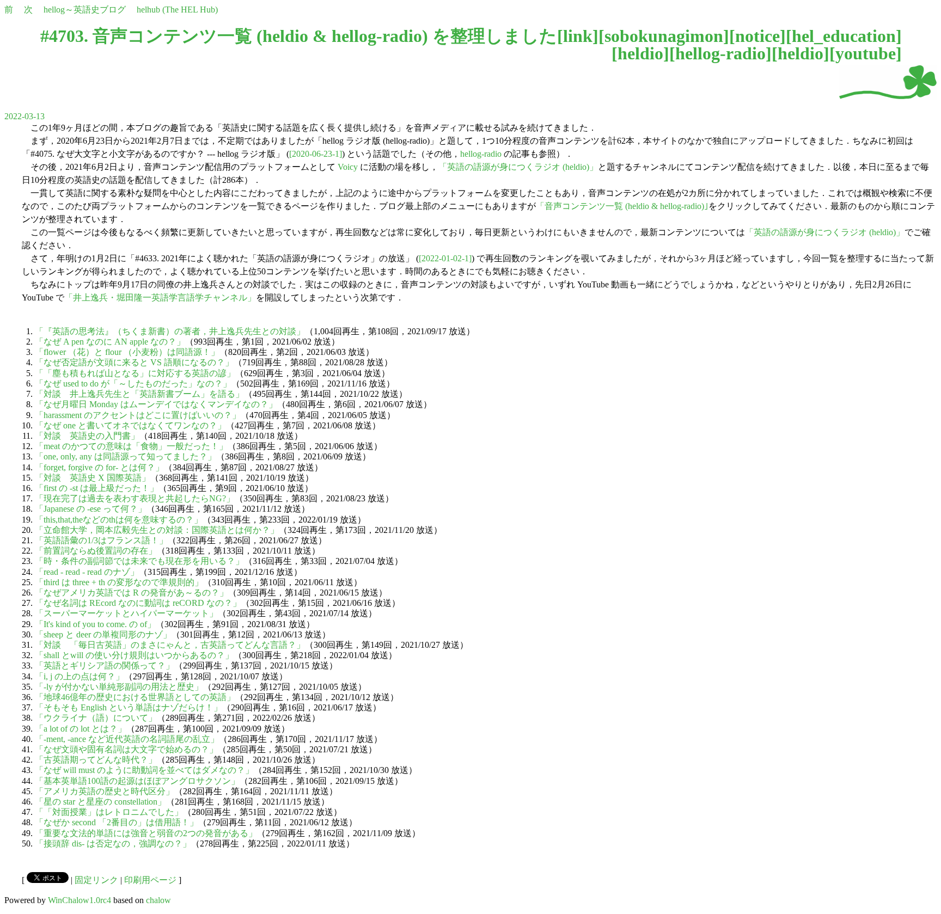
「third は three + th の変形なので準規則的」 (119, 582)
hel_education (844, 36)
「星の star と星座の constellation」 (100, 801)
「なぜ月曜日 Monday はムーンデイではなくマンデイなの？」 (156, 404)
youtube (865, 53)
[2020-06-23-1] (315, 153)
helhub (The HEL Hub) (177, 9)
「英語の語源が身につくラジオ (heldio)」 (518, 166)
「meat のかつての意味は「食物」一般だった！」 (131, 446)
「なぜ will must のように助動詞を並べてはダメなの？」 (144, 770)
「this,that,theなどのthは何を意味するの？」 (119, 519)
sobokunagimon (663, 36)
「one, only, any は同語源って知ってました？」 (125, 456)
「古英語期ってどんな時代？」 (96, 759)
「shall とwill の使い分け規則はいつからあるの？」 (134, 655)
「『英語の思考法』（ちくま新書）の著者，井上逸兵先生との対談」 (170, 331)
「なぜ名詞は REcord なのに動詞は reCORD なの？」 (138, 603)
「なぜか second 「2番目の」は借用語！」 (116, 822)
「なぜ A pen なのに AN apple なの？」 (110, 341)
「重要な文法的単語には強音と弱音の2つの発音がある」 (146, 833)
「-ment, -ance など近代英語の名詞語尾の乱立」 (127, 739)
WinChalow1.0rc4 (79, 900)
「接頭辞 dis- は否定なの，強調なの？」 (113, 843)
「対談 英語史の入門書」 (87, 435)
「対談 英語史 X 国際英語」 (92, 477)
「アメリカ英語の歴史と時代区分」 (104, 791)
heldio (640, 53)
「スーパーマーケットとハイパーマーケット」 (126, 613)
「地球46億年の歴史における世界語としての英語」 (135, 697)
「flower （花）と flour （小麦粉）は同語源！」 (127, 352)
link (577, 36)
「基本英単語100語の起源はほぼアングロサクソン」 (137, 781)
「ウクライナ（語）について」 (96, 717)
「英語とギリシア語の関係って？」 (104, 665)
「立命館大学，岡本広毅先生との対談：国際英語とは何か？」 (157, 530)
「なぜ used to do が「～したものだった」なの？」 (133, 383)
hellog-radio (720, 53)
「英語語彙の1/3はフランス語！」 (101, 540)
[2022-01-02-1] (445, 258)
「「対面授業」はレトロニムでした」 (109, 812)
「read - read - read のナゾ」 (87, 571)
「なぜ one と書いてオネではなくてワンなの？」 (130, 425)
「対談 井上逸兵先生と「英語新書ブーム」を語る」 (139, 393)
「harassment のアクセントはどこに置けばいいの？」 (138, 415)
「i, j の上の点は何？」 (79, 676)
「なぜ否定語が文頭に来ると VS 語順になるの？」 (134, 362)
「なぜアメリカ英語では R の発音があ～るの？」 (131, 592)
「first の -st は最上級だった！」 (96, 488)
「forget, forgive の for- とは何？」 (99, 467)
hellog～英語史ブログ (85, 9)
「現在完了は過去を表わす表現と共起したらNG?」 (135, 498)
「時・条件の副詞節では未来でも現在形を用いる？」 (139, 561)
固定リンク (96, 880)
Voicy (348, 166)
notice (757, 36)
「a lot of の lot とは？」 (80, 728)
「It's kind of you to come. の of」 (95, 624)
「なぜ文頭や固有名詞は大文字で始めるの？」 (126, 749)
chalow (158, 900)
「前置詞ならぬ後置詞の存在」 (96, 550)
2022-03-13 (24, 116)
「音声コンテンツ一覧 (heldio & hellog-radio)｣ (622, 206)
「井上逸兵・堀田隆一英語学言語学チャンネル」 (160, 297)
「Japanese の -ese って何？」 (90, 508)
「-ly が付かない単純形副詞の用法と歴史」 (119, 686)
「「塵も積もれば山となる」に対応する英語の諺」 (135, 373)
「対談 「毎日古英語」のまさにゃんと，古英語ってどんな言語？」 (170, 644)
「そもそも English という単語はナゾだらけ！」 (128, 707)
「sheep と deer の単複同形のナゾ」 (103, 634)
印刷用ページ (150, 880)
